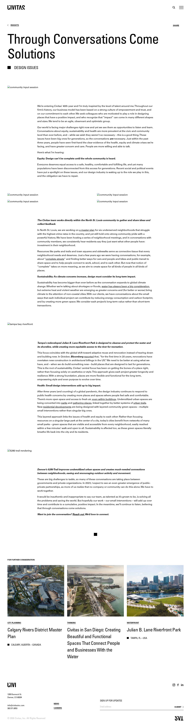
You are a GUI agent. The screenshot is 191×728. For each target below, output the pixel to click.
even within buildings (104, 399)
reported (89, 357)
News (56, 704)
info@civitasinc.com (15, 705)
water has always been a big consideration (125, 286)
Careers (58, 708)
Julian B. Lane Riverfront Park (154, 630)
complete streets (55, 259)
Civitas (16, 7)
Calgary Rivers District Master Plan (34, 633)
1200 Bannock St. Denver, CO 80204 (14, 696)
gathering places (82, 403)
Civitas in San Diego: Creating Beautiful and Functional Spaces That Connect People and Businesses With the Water (94, 643)
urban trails (139, 403)
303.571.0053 (12, 708)
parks (64, 403)
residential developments (57, 407)
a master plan (86, 230)
